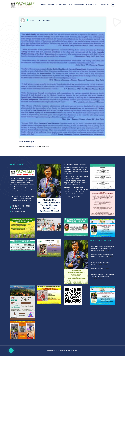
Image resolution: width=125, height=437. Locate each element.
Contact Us (104, 5)
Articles (89, 5)
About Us (66, 5)
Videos (95, 5)
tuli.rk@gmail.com (18, 211)
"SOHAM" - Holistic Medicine (39, 20)
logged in (31, 146)
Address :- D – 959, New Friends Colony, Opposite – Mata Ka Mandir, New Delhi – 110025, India (23, 199)
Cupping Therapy (97, 268)
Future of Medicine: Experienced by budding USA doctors (102, 255)
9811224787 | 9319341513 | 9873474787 (21, 207)
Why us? (58, 5)
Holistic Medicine (47, 5)
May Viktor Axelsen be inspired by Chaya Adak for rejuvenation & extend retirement (102, 248)
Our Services (78, 5)
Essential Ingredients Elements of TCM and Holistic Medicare (102, 275)
